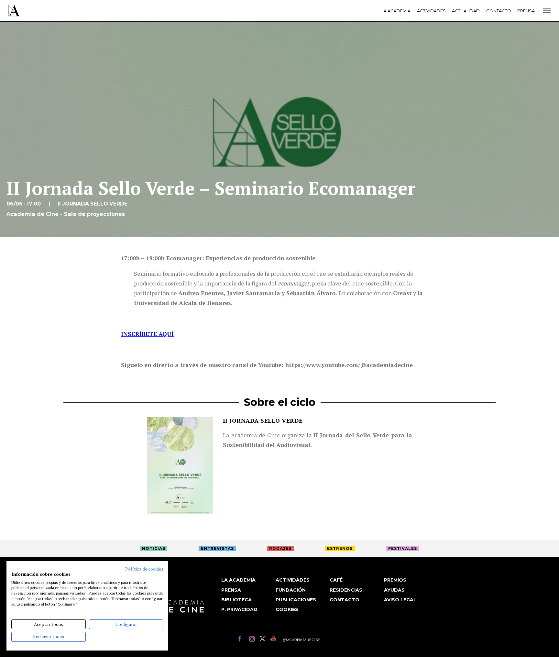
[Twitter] (263, 639)
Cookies (287, 609)
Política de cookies (144, 569)
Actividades (431, 10)
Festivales (402, 548)
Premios (395, 580)
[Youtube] (274, 639)
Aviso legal (400, 600)
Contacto (498, 10)
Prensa (526, 10)
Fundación (291, 590)
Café (336, 580)
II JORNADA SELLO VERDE (263, 420)
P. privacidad (239, 609)
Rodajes (280, 548)
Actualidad (466, 10)
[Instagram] (253, 639)
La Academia (396, 10)
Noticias (153, 548)
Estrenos (340, 548)
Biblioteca (236, 600)
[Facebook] (242, 639)
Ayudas (394, 590)
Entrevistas (217, 548)
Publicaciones (296, 600)
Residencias (346, 590)
